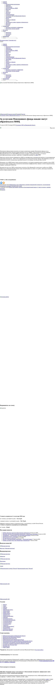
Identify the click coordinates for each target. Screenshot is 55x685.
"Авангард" (6, 625)
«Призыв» (5, 617)
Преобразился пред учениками (10, 536)
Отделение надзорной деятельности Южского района (16, 643)
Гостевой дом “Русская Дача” (10, 644)
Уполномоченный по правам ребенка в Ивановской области (17, 641)
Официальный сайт (5, 583)
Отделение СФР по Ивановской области (10, 115)
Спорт (1, 566)
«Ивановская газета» (8, 609)
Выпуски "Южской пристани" (7, 548)
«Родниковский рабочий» (9, 620)
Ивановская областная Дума (10, 638)
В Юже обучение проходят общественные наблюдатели (16, 532)
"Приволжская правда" (8, 626)
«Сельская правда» (7, 621)
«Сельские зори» (7, 623)
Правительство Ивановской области (12, 637)
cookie (47, 679)
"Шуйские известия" (8, 629)
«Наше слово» (6, 612)
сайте (36, 155)
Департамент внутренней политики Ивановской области (17, 642)
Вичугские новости (7, 630)
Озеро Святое (6, 647)
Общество (2, 556)
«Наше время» (6, 611)
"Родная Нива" (6, 627)
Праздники (2, 561)
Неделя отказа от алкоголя (9, 538)
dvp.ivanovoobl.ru (39, 649)
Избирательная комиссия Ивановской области (14, 635)
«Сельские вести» (7, 622)
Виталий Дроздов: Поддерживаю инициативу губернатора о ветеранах (20, 534)
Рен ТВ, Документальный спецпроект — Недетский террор (17, 539)
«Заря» (4, 605)
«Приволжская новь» (8, 616)
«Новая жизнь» (6, 613)
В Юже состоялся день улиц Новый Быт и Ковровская (16, 540)
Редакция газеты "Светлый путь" (8, 40)
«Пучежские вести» (8, 618)
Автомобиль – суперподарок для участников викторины (17, 535)
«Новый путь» (6, 614)
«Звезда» (5, 607)
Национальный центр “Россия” (25, 568)
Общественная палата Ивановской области (13, 639)
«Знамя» (5, 608)
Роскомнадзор (6, 646)
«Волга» (5, 604)
